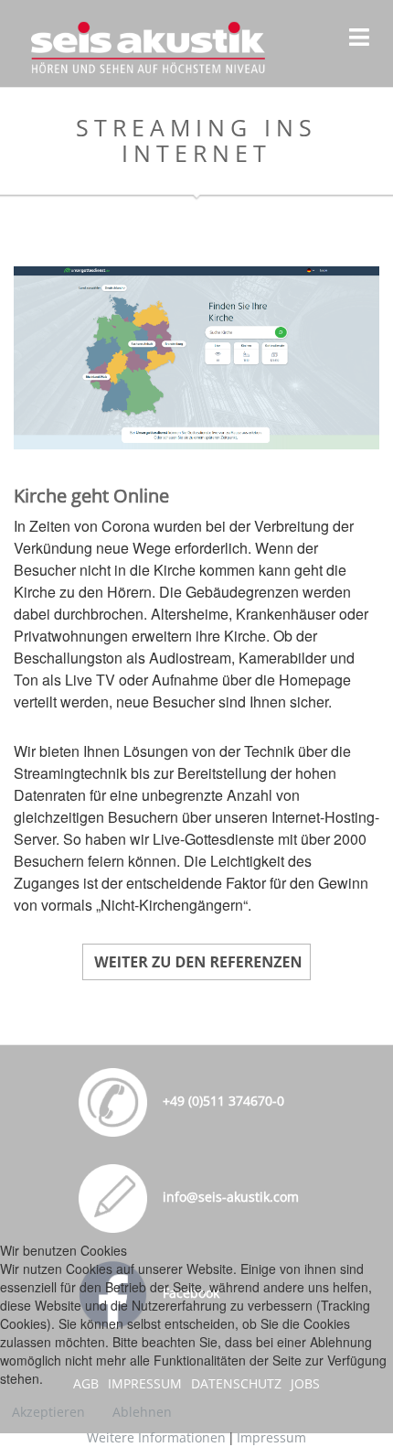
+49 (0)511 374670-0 (221, 1100)
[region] (196, 357)
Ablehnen (142, 1411)
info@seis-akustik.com (229, 1196)
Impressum (271, 1437)
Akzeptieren (48, 1411)
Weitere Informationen (156, 1437)
